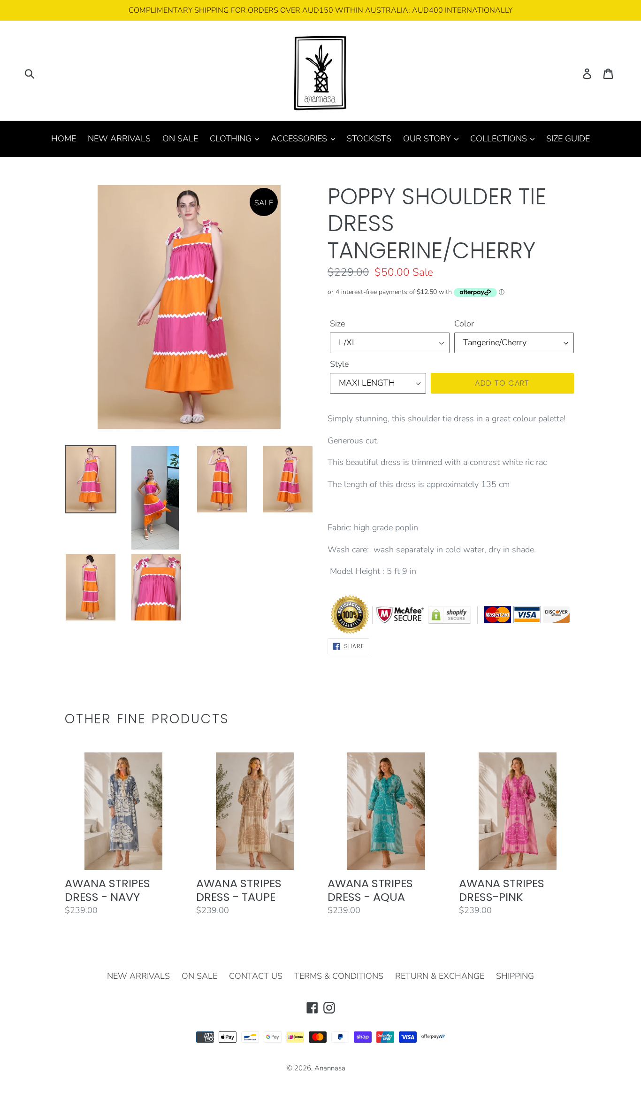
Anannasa (329, 1068)
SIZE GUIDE (568, 138)
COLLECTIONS (499, 138)
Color (464, 323)
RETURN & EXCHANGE (439, 976)
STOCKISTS (369, 138)
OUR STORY (428, 138)
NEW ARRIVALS (119, 138)
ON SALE (180, 138)
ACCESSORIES (300, 138)
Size (337, 323)
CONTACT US (255, 976)
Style (339, 364)
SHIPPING (515, 976)
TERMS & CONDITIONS (338, 976)
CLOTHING (232, 138)
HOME (63, 138)
